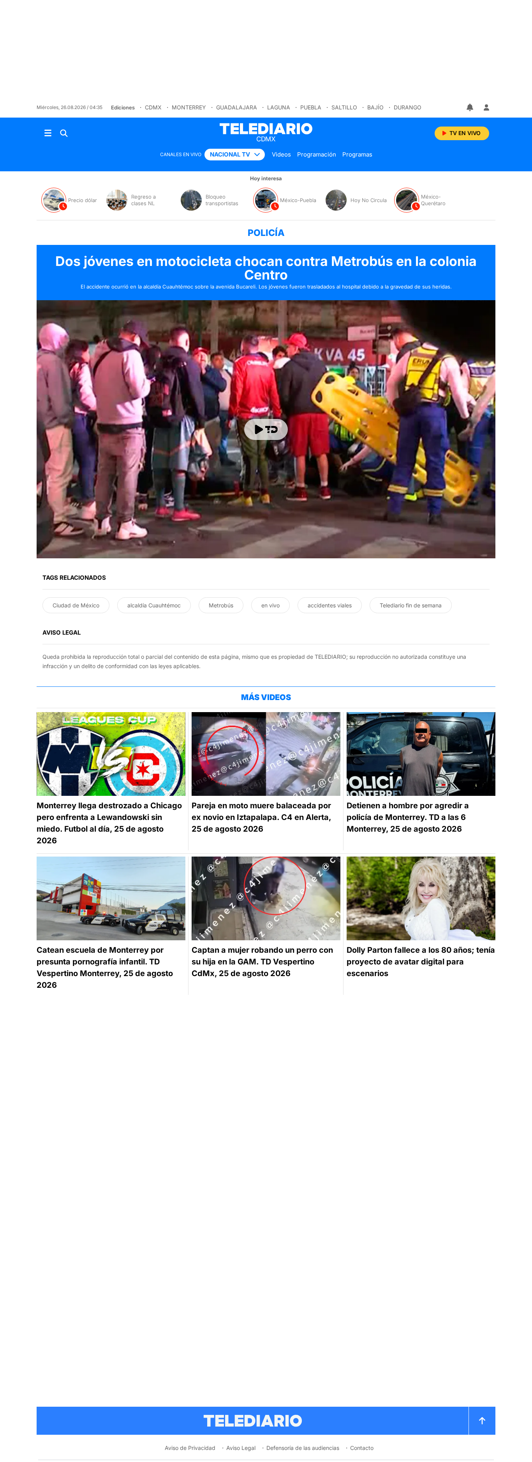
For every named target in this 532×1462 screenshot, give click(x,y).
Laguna (278, 107)
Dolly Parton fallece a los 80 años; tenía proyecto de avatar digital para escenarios (421, 961)
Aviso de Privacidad (190, 1447)
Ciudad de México (76, 605)
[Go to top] (482, 1421)
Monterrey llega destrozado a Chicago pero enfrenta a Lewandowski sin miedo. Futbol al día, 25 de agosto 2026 (109, 823)
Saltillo (344, 107)
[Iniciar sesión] (486, 107)
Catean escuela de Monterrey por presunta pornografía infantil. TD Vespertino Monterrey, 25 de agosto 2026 (105, 967)
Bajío (375, 107)
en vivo (270, 605)
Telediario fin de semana (411, 605)
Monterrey (189, 107)
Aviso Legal (240, 1447)
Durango (407, 107)
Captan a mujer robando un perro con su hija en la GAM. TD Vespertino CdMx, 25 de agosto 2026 (262, 961)
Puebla (310, 107)
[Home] (266, 128)
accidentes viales (330, 605)
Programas (357, 154)
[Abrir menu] (47, 133)
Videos (281, 154)
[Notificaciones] (470, 107)
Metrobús (221, 605)
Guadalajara (236, 107)
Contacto (361, 1447)
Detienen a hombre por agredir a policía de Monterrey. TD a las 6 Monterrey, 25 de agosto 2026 (408, 817)
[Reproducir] (266, 429)
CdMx (153, 107)
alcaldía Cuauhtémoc (154, 605)
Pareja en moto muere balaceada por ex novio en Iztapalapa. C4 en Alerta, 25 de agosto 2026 (261, 817)
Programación (316, 154)
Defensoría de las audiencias (302, 1447)
